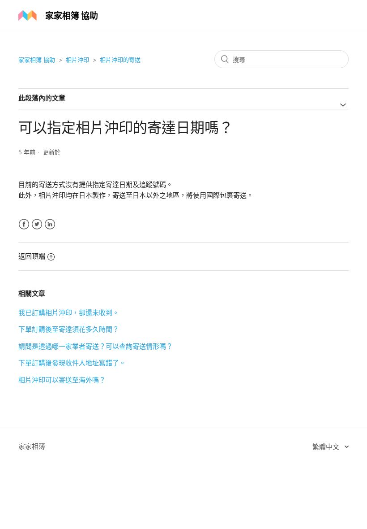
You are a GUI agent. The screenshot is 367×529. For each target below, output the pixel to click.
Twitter (37, 224)
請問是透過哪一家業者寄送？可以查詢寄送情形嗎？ (95, 346)
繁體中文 (326, 446)
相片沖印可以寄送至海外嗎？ (62, 380)
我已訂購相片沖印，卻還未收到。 (68, 312)
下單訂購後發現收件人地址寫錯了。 (72, 363)
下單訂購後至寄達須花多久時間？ (68, 329)
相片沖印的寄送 (120, 59)
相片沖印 (77, 59)
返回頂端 (31, 256)
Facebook (24, 224)
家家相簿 (31, 446)
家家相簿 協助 (36, 59)
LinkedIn (49, 224)
